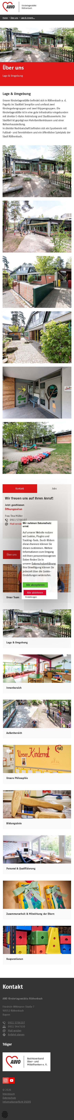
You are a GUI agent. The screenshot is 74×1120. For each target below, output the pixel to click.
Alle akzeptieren (35, 584)
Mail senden (16, 523)
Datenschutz (9, 1097)
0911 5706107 (16, 1022)
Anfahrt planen (16, 1034)
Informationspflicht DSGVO (17, 1101)
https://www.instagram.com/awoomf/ (6, 1080)
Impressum (9, 1093)
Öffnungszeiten (13, 509)
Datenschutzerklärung (44, 563)
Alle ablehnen (35, 592)
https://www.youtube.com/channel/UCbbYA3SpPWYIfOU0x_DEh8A (12, 1080)
